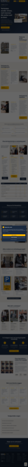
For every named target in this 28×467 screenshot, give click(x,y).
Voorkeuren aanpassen (14, 239)
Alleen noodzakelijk (14, 237)
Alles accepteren (14, 235)
